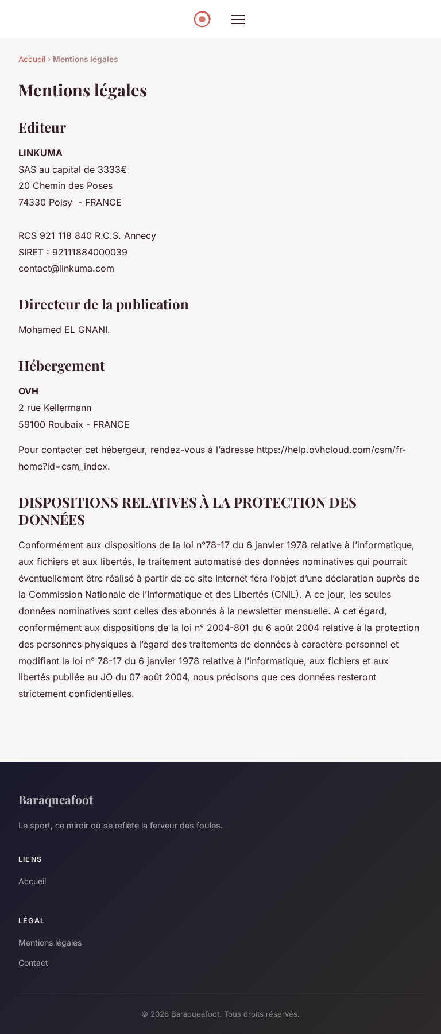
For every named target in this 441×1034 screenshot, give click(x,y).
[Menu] (237, 19)
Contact (33, 962)
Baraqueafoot (55, 799)
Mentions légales (50, 942)
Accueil (31, 59)
